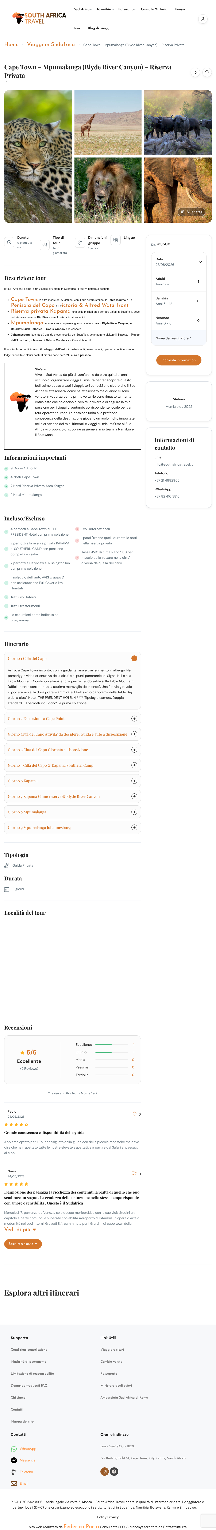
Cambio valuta (111, 1361)
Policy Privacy (108, 1517)
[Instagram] (104, 1471)
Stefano (179, 399)
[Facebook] (15, 450)
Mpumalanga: (27, 323)
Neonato (162, 318)
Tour (77, 28)
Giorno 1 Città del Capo (27, 658)
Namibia (104, 9)
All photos (194, 212)
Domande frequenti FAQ (29, 1385)
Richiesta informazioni (179, 360)
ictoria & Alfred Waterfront (95, 305)
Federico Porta (81, 1526)
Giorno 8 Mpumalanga (27, 811)
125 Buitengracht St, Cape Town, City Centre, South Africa (143, 1458)
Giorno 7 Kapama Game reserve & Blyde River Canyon (54, 796)
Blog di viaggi (99, 28)
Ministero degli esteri (116, 1385)
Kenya (180, 9)
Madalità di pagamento (28, 1361)
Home (11, 44)
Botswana (126, 9)
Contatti (17, 1409)
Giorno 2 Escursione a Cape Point (36, 718)
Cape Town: (24, 299)
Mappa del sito (22, 1421)
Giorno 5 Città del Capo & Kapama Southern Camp (50, 765)
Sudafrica (82, 9)
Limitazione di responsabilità (32, 1373)
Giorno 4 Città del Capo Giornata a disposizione (48, 749)
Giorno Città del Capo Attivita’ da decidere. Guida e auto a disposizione (67, 734)
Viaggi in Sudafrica (51, 44)
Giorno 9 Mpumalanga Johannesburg (39, 827)
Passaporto (108, 1373)
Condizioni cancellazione (29, 1349)
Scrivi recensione (21, 1244)
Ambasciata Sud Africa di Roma (124, 1397)
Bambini (162, 298)
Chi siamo (18, 1397)
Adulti (160, 279)
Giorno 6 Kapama (23, 780)
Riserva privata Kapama (41, 311)
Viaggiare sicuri (112, 1349)
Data (159, 259)
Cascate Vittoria (154, 9)
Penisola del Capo (33, 305)
